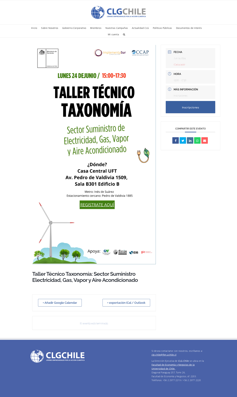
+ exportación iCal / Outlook (126, 302)
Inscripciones (180, 95)
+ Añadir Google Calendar (60, 302)
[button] (124, 34)
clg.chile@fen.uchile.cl (164, 354)
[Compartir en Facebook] (175, 140)
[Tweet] (183, 140)
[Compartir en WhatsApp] (197, 140)
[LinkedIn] (190, 140)
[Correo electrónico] (204, 140)
